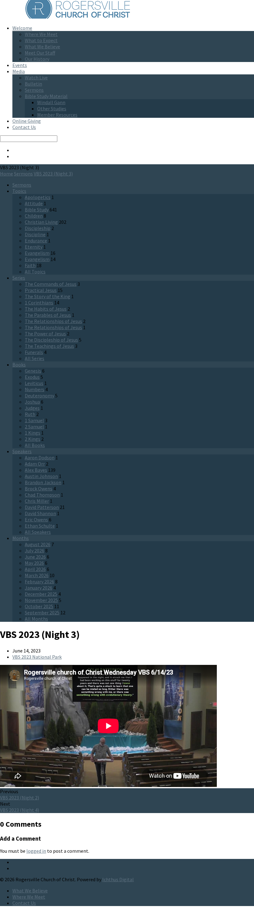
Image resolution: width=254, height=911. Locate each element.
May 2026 (34, 563)
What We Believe (42, 46)
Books (19, 364)
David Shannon (40, 513)
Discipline (35, 234)
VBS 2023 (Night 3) (53, 173)
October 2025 (39, 606)
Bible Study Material (46, 96)
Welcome (22, 28)
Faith (30, 265)
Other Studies (51, 108)
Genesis (33, 371)
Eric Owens (36, 519)
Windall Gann (51, 102)
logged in (36, 851)
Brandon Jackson (43, 482)
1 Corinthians (39, 302)
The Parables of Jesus (48, 315)
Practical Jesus (41, 290)
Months (20, 538)
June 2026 (35, 557)
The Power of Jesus (45, 333)
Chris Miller (37, 501)
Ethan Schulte (40, 526)
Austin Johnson (41, 476)
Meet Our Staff (40, 53)
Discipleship (37, 228)
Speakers (22, 451)
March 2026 (37, 575)
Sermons (34, 90)
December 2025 (41, 594)
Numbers (34, 389)
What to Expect (41, 40)
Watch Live (36, 77)
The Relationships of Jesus (53, 321)
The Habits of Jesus (46, 309)
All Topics (35, 271)
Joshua (32, 402)
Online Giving (26, 121)
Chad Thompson (42, 495)
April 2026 (35, 569)
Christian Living (41, 222)
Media (18, 71)
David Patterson (42, 507)
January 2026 (38, 588)
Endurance (36, 240)
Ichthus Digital (118, 879)
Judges (32, 408)
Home (6, 173)
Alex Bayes (36, 470)
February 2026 (39, 581)
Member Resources (57, 115)
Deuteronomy (39, 395)
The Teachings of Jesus (49, 346)
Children (34, 216)
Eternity (33, 247)
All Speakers (38, 532)
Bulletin (33, 84)
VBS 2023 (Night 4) (19, 810)
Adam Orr (35, 464)
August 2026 (37, 544)
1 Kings (32, 433)
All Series (34, 358)
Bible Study (37, 209)
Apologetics (37, 197)
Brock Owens (38, 488)
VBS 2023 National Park (37, 657)
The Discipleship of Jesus (51, 340)
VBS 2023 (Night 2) (19, 797)
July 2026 (34, 550)
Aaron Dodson (40, 457)
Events (19, 65)
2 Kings (32, 439)
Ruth (30, 414)
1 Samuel (34, 420)
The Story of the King (47, 296)
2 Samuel (34, 426)
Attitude (34, 203)
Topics (19, 191)
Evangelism (37, 253)
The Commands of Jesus (51, 284)
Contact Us (24, 127)
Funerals (34, 352)
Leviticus (34, 383)
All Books (35, 445)
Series (18, 278)
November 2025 (41, 600)
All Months (36, 619)
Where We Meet (41, 34)
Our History (37, 59)
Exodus (32, 377)
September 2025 (42, 612)
